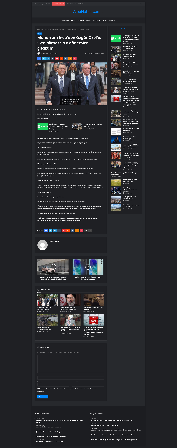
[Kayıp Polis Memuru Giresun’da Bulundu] (47, 320)
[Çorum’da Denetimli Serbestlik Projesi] (47, 300)
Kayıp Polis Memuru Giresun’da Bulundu (44, 328)
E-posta (40, 382)
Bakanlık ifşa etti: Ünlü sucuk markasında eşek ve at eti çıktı (131, 155)
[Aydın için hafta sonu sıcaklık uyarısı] (116, 199)
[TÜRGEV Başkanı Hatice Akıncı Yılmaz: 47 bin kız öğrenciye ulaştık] (70, 320)
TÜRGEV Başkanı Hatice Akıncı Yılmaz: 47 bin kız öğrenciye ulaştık (70, 329)
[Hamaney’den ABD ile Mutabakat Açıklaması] (70, 300)
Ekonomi (81, 20)
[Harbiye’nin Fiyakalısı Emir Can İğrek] (116, 139)
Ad (38, 375)
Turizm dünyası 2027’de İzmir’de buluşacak (131, 146)
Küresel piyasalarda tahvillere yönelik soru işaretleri (130, 190)
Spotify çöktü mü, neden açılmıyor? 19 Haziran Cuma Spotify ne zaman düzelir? (58, 126)
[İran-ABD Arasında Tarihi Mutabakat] (116, 131)
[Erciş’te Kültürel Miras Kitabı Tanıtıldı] (77, 126)
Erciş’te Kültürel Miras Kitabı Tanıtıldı (130, 47)
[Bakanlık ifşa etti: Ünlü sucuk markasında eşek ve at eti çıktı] (116, 155)
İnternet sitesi (76, 382)
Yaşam (105, 20)
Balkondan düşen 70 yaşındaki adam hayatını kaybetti (131, 113)
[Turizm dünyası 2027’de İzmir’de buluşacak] (116, 147)
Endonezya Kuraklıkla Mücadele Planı (130, 181)
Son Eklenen (125, 29)
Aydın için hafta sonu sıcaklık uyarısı (130, 198)
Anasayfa (65, 20)
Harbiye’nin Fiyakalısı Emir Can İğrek (130, 138)
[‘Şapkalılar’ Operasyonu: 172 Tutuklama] (94, 300)
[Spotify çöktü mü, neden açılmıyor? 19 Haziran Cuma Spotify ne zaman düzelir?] (43, 126)
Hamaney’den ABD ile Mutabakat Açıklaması (68, 308)
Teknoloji (96, 20)
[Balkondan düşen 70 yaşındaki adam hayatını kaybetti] (116, 113)
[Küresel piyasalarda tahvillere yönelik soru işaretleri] (116, 190)
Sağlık (88, 20)
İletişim (112, 20)
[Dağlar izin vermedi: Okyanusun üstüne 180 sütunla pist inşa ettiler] (116, 122)
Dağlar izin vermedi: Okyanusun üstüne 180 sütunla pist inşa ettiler (130, 122)
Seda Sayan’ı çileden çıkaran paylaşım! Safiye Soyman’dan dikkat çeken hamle (131, 165)
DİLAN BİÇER (44, 53)
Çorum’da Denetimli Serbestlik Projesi (76, 4)
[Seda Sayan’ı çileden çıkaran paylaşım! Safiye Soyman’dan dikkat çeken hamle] (116, 164)
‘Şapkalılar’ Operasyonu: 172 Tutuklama (93, 308)
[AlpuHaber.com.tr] (88, 11)
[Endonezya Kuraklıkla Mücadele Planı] (116, 182)
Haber (73, 20)
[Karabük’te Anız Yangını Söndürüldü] (116, 207)
